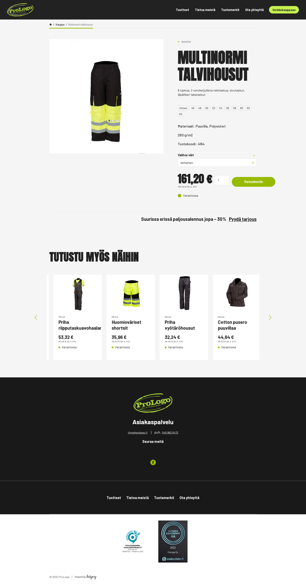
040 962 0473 (170, 432)
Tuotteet (182, 10)
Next (270, 317)
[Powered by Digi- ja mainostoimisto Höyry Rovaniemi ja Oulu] (86, 576)
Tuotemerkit (230, 10)
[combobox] (217, 163)
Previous (35, 317)
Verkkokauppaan (284, 10)
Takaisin (186, 41)
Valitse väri (186, 155)
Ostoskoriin (253, 181)
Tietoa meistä (205, 10)
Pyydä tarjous (243, 219)
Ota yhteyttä (254, 10)
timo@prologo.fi (138, 432)
